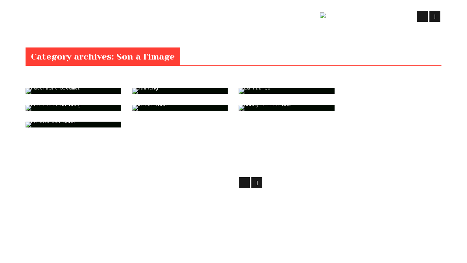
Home (31, 43)
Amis (302, 17)
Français (371, 17)
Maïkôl (84, 181)
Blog (212, 17)
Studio (183, 17)
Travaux (149, 17)
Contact (271, 17)
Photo (239, 17)
